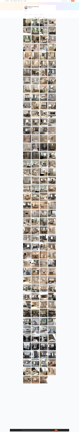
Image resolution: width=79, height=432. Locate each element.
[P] (52, 97)
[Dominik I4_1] (35, 105)
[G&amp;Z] (43, 288)
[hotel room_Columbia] (52, 321)
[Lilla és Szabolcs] (43, 163)
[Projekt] (43, 238)
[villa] (35, 346)
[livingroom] (27, 321)
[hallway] (52, 371)
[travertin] (35, 305)
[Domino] (35, 56)
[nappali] (52, 105)
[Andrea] (27, 147)
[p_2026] (35, 72)
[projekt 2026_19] (52, 22)
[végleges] (35, 222)
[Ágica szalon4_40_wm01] (35, 238)
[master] (52, 205)
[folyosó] (52, 230)
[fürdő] (27, 22)
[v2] (52, 130)
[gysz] (35, 188)
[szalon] (52, 255)
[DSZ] (52, 197)
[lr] (35, 180)
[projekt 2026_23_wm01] (43, 39)
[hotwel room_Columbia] (27, 330)
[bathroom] (52, 89)
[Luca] (35, 147)
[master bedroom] (43, 379)
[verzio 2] (27, 89)
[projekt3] (52, 114)
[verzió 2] (35, 31)
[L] (27, 80)
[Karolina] (35, 271)
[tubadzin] (52, 72)
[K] (35, 114)
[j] (52, 247)
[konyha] (43, 80)
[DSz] (27, 205)
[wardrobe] (52, 330)
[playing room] (43, 305)
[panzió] (52, 47)
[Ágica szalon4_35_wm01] (27, 238)
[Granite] (52, 56)
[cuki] (27, 313)
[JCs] (35, 47)
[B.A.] (43, 47)
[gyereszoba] (27, 163)
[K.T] (43, 31)
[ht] (43, 172)
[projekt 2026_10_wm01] (35, 39)
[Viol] (43, 97)
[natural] (35, 89)
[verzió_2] (52, 39)
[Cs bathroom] (27, 72)
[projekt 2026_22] (27, 31)
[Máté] (52, 188)
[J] (43, 255)
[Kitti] (43, 114)
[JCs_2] (27, 47)
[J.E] (52, 80)
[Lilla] (52, 213)
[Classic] (35, 97)
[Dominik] (43, 155)
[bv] (52, 263)
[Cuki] (52, 313)
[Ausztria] (52, 64)
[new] (27, 56)
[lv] (52, 296)
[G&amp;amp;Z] (52, 280)
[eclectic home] (43, 89)
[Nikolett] (52, 222)
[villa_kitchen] (52, 346)
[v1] (35, 139)
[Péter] (27, 130)
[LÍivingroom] (43, 363)
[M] (35, 280)
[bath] (27, 280)
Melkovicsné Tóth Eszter (27, 25)
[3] (35, 22)
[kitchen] (35, 321)
